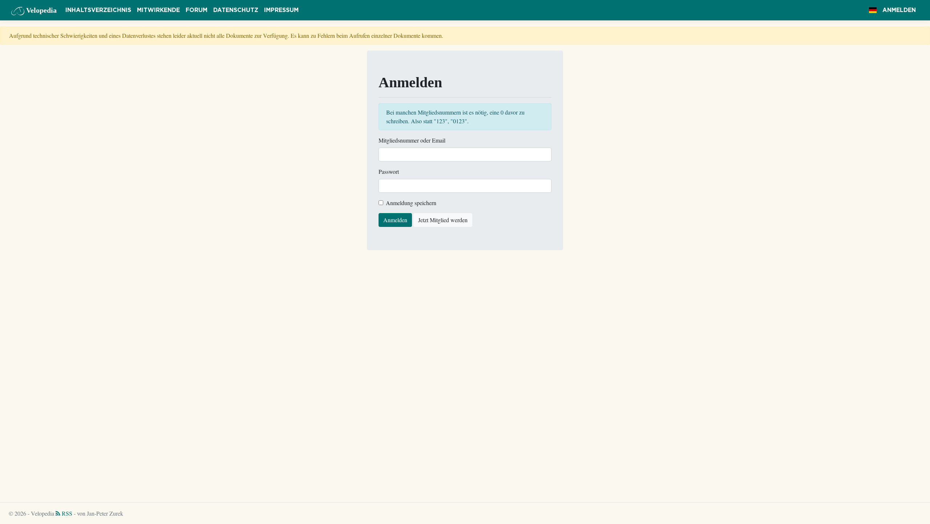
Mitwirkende (158, 10)
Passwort (389, 171)
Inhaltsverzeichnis (98, 10)
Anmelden (899, 10)
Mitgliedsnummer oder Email (412, 140)
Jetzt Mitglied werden (443, 220)
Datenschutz (235, 10)
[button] (873, 10)
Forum (196, 10)
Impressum (281, 10)
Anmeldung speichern (411, 203)
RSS (66, 513)
